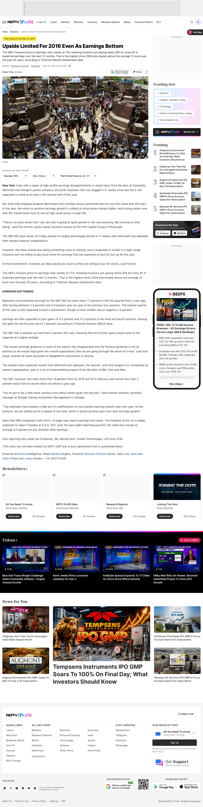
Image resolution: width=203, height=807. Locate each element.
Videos (92, 745)
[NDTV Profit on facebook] (4, 788)
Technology (66, 740)
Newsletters (123, 730)
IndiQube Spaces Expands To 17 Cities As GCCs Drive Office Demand (126, 577)
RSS (63, 801)
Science (64, 745)
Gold (134, 453)
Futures (10, 750)
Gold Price (38, 750)
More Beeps (176, 383)
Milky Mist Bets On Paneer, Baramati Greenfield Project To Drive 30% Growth (175, 579)
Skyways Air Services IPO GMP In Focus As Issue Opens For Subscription (177, 679)
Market (55, 453)
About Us (7, 801)
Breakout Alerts (15, 740)
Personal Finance (144, 22)
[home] (20, 20)
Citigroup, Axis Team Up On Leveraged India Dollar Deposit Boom (24, 638)
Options (10, 755)
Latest (53, 22)
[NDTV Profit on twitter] (10, 788)
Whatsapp (122, 745)
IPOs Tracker (13, 760)
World (35, 740)
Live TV (42, 22)
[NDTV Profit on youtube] (28, 788)
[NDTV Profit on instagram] (16, 788)
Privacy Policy (39, 801)
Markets (65, 22)
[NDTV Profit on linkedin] (22, 788)
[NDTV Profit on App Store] (189, 786)
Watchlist (11, 735)
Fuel (126, 453)
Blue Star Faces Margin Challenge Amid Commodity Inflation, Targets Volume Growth (23, 579)
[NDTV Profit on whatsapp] (35, 788)
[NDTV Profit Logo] (19, 714)
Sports (91, 740)
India (90, 735)
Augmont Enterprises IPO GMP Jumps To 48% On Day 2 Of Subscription (25, 679)
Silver (5, 458)
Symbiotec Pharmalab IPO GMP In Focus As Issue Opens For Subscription (177, 638)
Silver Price (66, 750)
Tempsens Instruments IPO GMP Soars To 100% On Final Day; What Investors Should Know (100, 674)
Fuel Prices (94, 750)
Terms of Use (22, 801)
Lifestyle (37, 745)
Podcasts (121, 740)
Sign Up (174, 742)
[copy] (146, 71)
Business (78, 22)
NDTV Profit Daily (66, 504)
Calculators (38, 756)
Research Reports (110, 22)
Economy (92, 22)
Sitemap (54, 801)
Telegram (121, 735)
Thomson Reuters (20, 66)
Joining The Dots (167, 504)
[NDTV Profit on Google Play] (164, 786)
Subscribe (13, 516)
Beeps (127, 22)
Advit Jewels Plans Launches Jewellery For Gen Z (70, 577)
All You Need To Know (19, 504)
